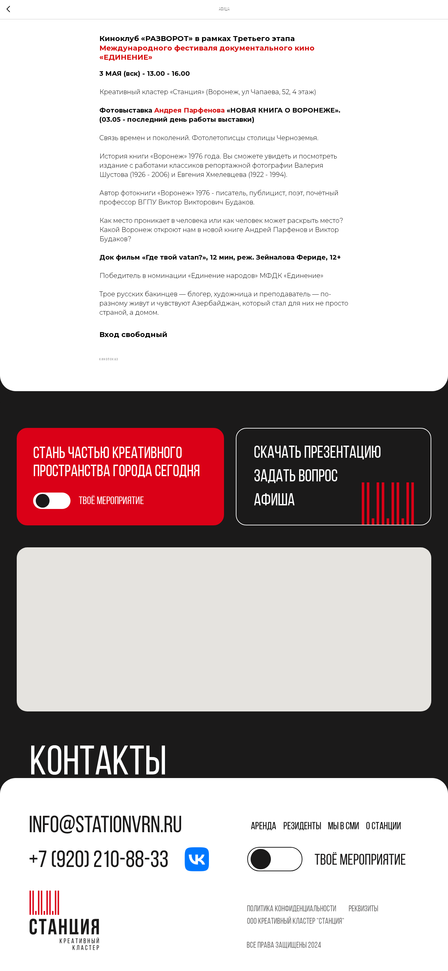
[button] (297, 477)
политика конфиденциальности (291, 909)
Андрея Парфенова (189, 110)
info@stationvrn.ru (105, 826)
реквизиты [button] (363, 909)
